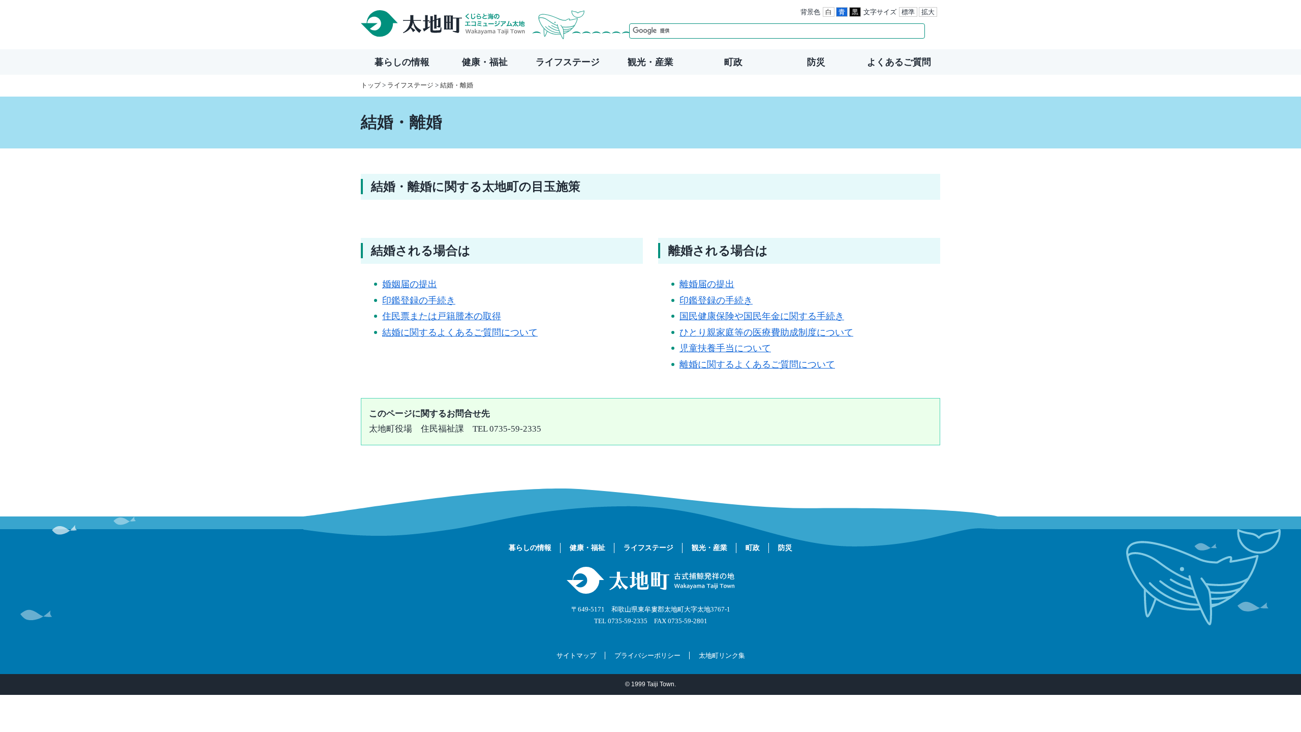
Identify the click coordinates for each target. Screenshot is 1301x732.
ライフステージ (568, 62)
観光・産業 (650, 62)
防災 (816, 62)
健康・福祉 (485, 62)
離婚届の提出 (706, 284)
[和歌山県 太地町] (496, 24)
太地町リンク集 (722, 655)
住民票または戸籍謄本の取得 (441, 316)
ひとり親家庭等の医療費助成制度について (766, 332)
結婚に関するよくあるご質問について (460, 332)
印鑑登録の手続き (418, 300)
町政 (733, 62)
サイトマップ (576, 655)
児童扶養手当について (725, 348)
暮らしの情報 (402, 62)
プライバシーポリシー (647, 655)
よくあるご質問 (899, 62)
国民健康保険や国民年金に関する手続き (761, 316)
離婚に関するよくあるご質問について (757, 364)
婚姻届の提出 (409, 284)
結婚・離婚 (456, 85)
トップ (371, 85)
